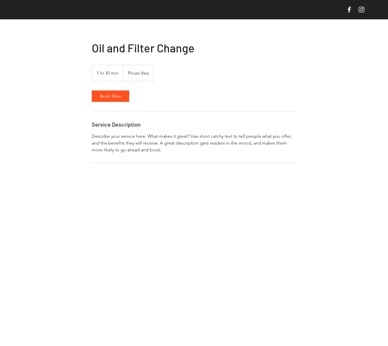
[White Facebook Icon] (349, 9)
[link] (110, 96)
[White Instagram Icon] (361, 9)
